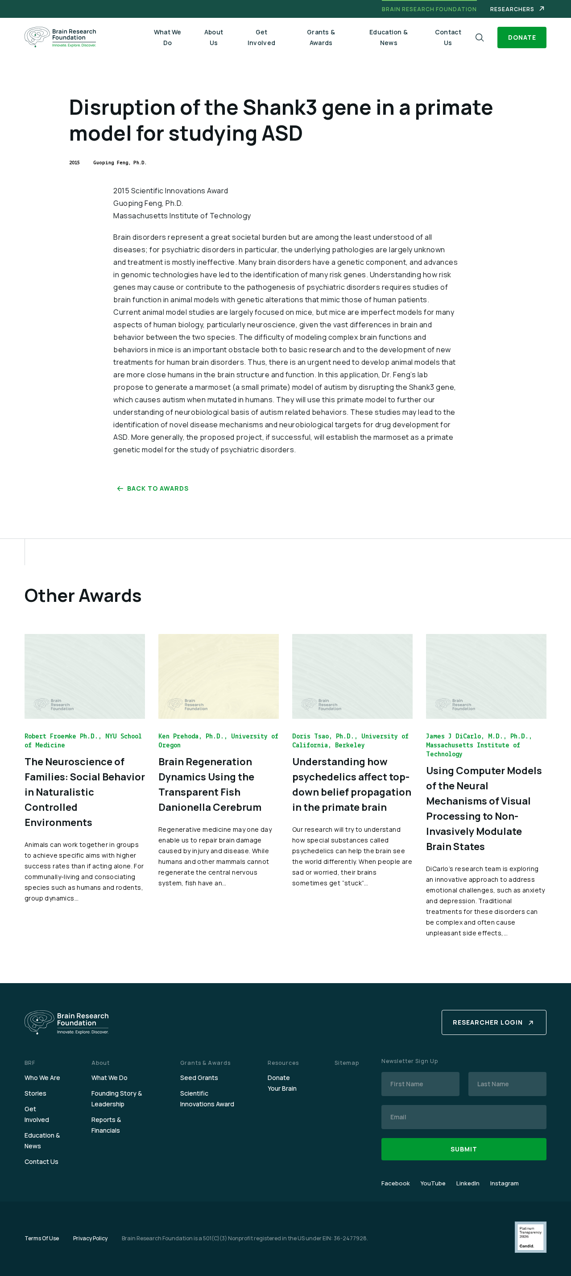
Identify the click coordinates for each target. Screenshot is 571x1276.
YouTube (433, 1183)
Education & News (388, 37)
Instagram (504, 1183)
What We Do (168, 37)
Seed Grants (199, 1077)
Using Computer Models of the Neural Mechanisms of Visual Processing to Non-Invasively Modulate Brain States (484, 808)
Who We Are (42, 1077)
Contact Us (448, 37)
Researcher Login (488, 1022)
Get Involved (261, 37)
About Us (213, 37)
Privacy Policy (90, 1238)
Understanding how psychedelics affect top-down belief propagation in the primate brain (351, 784)
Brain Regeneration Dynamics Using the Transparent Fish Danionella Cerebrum (209, 784)
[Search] (480, 37)
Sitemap (347, 1063)
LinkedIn (468, 1183)
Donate (522, 37)
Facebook (395, 1183)
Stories (35, 1093)
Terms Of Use (42, 1238)
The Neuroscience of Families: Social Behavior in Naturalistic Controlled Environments (85, 792)
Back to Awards (158, 488)
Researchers (512, 9)
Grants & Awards (321, 37)
